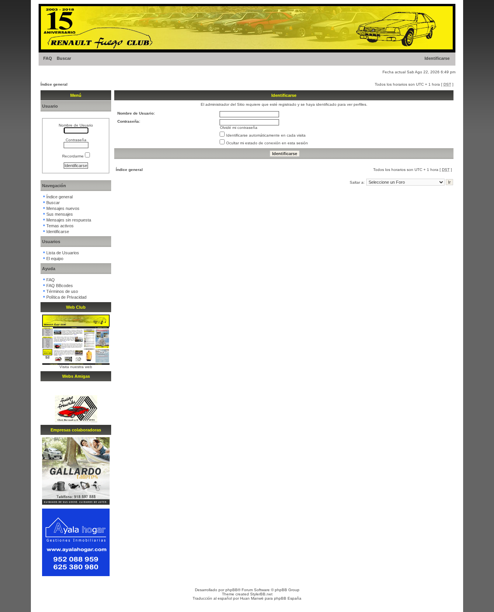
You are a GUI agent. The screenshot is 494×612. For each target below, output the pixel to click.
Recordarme (73, 156)
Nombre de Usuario (76, 125)
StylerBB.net (261, 594)
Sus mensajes (59, 214)
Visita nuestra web (75, 367)
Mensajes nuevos (63, 208)
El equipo (54, 258)
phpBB (231, 590)
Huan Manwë (252, 598)
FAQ (47, 58)
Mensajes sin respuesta (68, 220)
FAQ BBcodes (59, 285)
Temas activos (60, 225)
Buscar (64, 58)
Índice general (54, 84)
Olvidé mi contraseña (238, 127)
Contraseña (76, 140)
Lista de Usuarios (62, 252)
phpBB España (287, 598)
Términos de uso (62, 291)
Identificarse (437, 58)
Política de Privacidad (66, 297)
